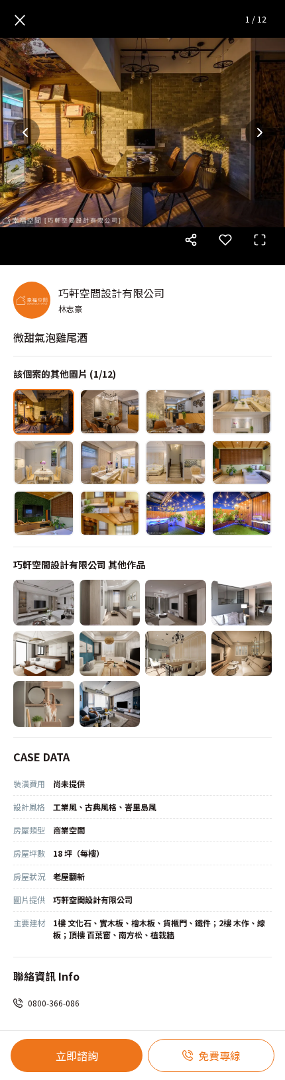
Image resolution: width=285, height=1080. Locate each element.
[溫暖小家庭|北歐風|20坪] (175, 602)
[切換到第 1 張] (43, 412)
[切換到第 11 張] (175, 513)
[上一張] (25, 132)
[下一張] (259, 132)
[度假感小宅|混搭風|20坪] (110, 653)
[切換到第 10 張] (110, 513)
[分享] (190, 239)
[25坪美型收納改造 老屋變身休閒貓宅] (43, 704)
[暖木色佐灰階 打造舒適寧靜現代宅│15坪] (241, 602)
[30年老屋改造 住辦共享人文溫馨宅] (241, 653)
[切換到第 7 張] (175, 463)
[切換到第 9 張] (43, 513)
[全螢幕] (259, 239)
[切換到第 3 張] (175, 412)
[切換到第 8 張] (241, 463)
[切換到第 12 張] (241, 513)
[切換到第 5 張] (43, 463)
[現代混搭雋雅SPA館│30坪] (175, 653)
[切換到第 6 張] (110, 463)
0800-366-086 (54, 1002)
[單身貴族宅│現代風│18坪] (43, 653)
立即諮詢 (77, 1055)
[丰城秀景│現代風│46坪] (43, 602)
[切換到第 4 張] (241, 412)
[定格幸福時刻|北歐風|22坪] (110, 602)
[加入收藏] (225, 239)
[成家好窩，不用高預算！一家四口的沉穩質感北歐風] (110, 704)
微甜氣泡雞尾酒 (50, 337)
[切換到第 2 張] (110, 412)
